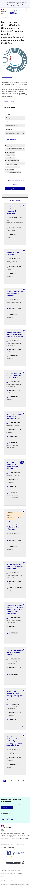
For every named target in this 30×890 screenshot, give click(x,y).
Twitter (7, 819)
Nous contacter (18, 870)
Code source (18, 877)
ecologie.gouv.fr (5, 844)
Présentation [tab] (7, 79)
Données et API (10, 870)
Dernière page (9, 784)
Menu (28, 9)
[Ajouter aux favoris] (23, 205)
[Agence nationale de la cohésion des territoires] (15, 854)
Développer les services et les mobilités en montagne (14, 293)
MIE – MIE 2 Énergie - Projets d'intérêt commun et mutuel (14, 416)
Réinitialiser (16, 185)
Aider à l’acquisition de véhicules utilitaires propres (14, 652)
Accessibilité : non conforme (8, 877)
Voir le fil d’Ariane (5, 17)
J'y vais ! (17, 5)
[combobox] (15, 125)
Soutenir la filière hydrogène (12, 253)
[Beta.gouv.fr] (15, 863)
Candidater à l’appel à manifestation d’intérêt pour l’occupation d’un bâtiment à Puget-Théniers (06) (14, 609)
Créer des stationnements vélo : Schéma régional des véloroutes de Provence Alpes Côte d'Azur (14, 741)
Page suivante (5, 784)
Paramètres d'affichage (9, 880)
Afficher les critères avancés (16, 181)
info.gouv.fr (4, 847)
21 (23, 781)
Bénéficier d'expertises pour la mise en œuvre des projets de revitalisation (14, 210)
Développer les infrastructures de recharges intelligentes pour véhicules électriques (14, 695)
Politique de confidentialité (16, 873)
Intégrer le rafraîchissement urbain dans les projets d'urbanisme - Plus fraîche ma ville (14, 525)
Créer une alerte (15, 200)
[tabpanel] (15, 435)
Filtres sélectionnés (11, 139)
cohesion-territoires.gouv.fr (17, 844)
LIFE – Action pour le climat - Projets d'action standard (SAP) (12, 465)
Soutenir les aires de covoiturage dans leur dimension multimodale (14, 334)
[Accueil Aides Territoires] (13, 12)
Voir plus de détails (8, 101)
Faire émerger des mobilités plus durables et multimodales (14, 566)
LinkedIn (12, 819)
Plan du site (3, 870)
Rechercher (16, 189)
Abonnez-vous (6, 808)
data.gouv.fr (11, 847)
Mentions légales (5, 873)
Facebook (3, 819)
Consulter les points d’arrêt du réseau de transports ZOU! (13, 375)
